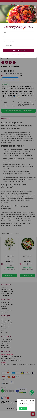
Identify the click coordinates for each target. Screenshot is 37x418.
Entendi (22, 408)
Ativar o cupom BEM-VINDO (18, 50)
